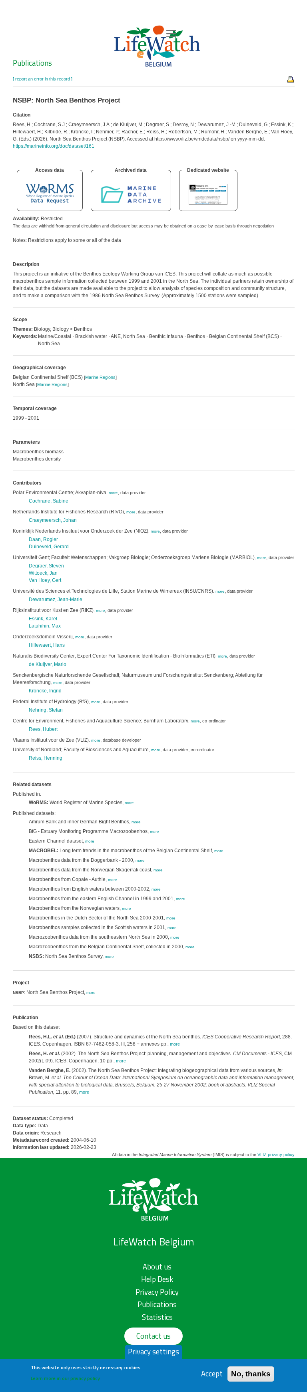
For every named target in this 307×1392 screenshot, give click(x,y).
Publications (32, 62)
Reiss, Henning (45, 758)
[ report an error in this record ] (42, 78)
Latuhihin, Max (45, 626)
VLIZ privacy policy (276, 1154)
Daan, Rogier (43, 539)
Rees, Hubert (43, 729)
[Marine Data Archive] (131, 193)
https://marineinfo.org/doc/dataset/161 (53, 146)
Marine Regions (100, 377)
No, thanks (251, 1374)
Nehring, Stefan (46, 710)
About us (157, 1266)
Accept (212, 1373)
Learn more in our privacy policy (65, 1378)
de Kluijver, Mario (47, 664)
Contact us (153, 1336)
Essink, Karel (43, 619)
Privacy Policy (157, 1291)
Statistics (157, 1317)
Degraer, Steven (46, 566)
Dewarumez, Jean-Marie (55, 599)
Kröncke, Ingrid (45, 691)
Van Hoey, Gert (45, 580)
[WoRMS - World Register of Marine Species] (50, 193)
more (113, 493)
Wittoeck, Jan (43, 573)
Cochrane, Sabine (48, 501)
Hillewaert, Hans (47, 645)
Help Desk (157, 1279)
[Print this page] (291, 78)
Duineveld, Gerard (49, 546)
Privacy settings (153, 1351)
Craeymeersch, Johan (53, 520)
